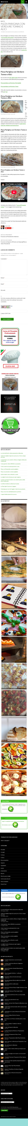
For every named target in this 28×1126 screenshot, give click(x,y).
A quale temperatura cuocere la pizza (13, 959)
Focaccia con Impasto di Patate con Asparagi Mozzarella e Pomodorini (14, 242)
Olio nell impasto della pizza (11, 1045)
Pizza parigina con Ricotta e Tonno (9, 86)
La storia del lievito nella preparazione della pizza (12, 453)
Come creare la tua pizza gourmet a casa (10, 466)
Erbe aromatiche (4, 860)
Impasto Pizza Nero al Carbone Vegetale (14, 1069)
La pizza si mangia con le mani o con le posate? (15, 1053)
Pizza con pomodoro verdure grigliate (9, 471)
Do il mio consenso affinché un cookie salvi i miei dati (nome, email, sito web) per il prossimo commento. (13, 299)
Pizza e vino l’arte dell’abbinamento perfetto (11, 491)
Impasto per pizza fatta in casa (12, 999)
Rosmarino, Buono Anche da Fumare (13, 976)
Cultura (2, 857)
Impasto (3, 862)
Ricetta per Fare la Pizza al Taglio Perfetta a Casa (16, 987)
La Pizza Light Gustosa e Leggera (8, 486)
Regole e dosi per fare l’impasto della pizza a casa (16, 1003)
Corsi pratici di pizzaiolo (7, 37)
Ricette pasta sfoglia (5, 876)
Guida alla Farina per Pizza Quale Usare (13, 991)
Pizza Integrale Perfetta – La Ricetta (13, 973)
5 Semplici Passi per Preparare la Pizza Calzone (15, 1057)
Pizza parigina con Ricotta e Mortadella (11, 83)
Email (2, 284)
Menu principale (26, 2)
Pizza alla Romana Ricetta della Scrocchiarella (15, 980)
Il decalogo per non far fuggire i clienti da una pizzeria (13, 489)
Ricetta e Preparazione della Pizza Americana (15, 1038)
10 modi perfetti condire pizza (11, 983)
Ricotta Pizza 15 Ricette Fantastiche (13, 1072)
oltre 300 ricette (13, 77)
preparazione (4, 870)
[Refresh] (12, 306)
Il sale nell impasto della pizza (11, 1027)
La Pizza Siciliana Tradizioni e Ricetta (13, 1023)
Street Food (3, 884)
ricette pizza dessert (5, 878)
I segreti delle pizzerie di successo (9, 494)
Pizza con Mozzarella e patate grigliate (9, 469)
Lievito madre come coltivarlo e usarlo (9, 474)
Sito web (3, 290)
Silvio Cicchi (4, 2)
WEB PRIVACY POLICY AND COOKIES (8, 1116)
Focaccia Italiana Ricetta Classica (12, 1015)
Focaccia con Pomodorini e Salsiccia (10, 235)
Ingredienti (3, 865)
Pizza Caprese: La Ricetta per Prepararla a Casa (15, 1041)
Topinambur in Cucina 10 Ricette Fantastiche (15, 1011)
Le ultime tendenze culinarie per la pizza (10, 483)
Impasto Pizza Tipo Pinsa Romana (12, 1065)
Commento (4, 258)
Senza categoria (4, 881)
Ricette (3, 21)
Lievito (2, 868)
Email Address (4, 1108)
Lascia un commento (19, 31)
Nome (3, 277)
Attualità (3, 849)
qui (4, 91)
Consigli (2, 852)
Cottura (2, 855)
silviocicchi (11, 31)
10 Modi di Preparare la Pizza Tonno (13, 1034)
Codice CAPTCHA (5, 313)
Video (3, 818)
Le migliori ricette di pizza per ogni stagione (11, 477)
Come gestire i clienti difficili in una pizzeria (10, 463)
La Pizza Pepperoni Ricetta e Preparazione (14, 1030)
